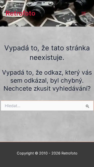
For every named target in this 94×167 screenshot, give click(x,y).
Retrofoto (20, 13)
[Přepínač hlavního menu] (83, 13)
